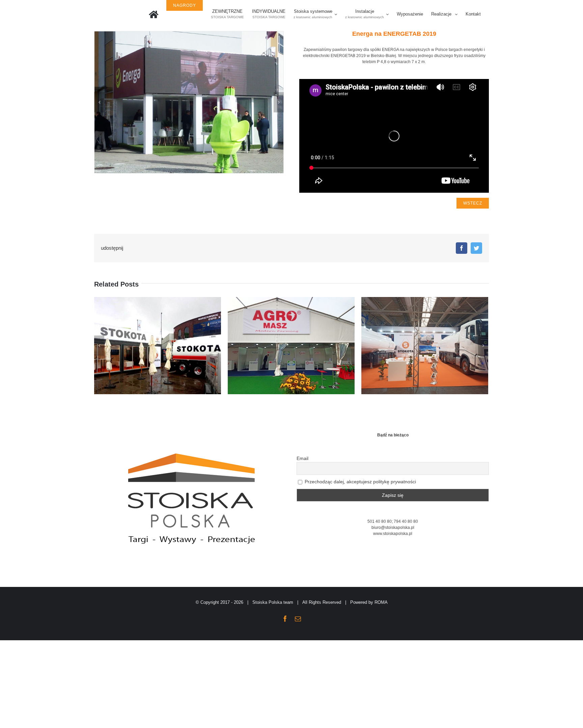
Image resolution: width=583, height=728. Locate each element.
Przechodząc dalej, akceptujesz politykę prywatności (359, 481)
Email (302, 458)
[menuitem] (153, 14)
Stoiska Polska (267, 602)
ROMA (381, 602)
